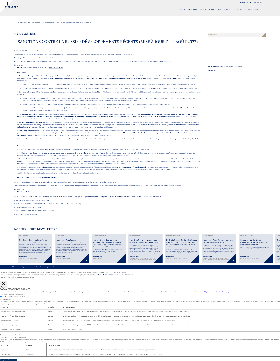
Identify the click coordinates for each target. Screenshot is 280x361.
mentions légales (21, 267)
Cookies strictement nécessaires (14, 297)
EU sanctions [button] (18, 65)
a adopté (42, 51)
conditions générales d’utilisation (36, 267)
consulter (143, 61)
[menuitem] (243, 2)
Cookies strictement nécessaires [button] (11, 294)
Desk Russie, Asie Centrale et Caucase (229, 66)
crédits (13, 267)
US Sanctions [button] (19, 189)
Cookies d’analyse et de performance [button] (13, 335)
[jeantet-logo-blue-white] (9, 6)
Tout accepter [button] (21, 277)
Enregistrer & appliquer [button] (8, 360)
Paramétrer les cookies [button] (8, 277)
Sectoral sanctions (56, 68)
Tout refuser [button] (30, 277)
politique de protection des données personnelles (62, 267)
